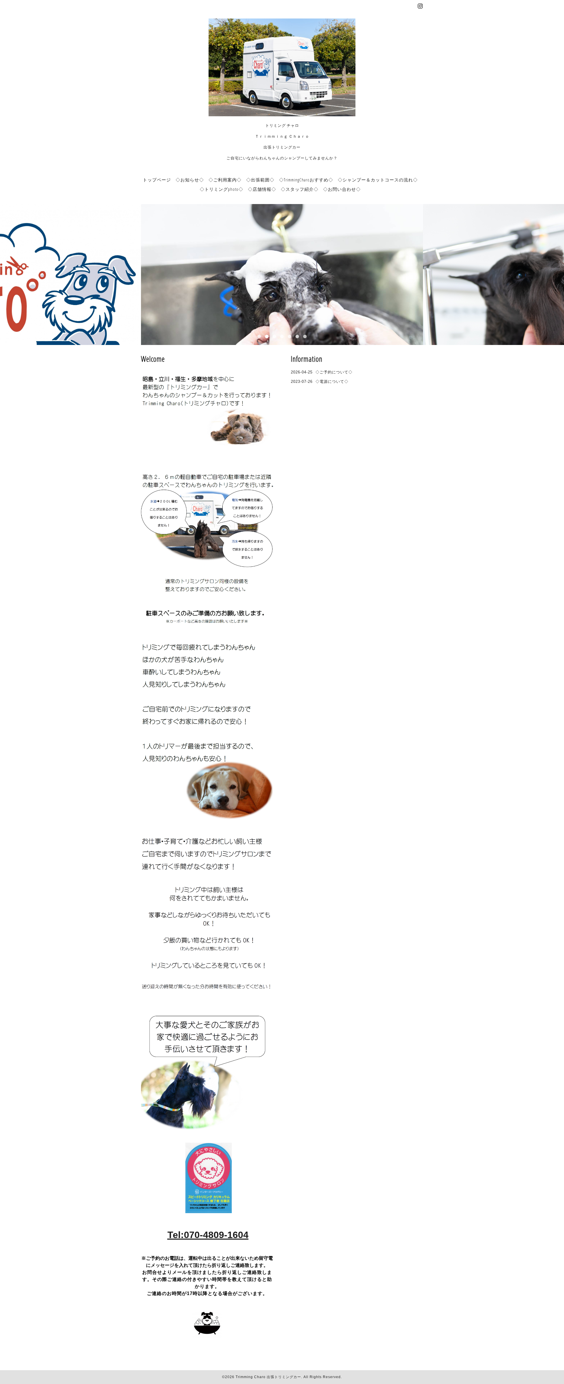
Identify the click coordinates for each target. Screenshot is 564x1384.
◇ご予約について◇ (333, 372)
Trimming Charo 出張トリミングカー (268, 1377)
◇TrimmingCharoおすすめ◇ (306, 180)
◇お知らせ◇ (190, 180)
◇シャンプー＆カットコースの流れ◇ (378, 180)
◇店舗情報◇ (262, 189)
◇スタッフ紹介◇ (299, 189)
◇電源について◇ (331, 381)
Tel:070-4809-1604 (208, 1235)
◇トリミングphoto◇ (221, 189)
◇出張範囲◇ (260, 180)
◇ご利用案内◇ (225, 180)
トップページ (157, 180)
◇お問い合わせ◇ (342, 189)
